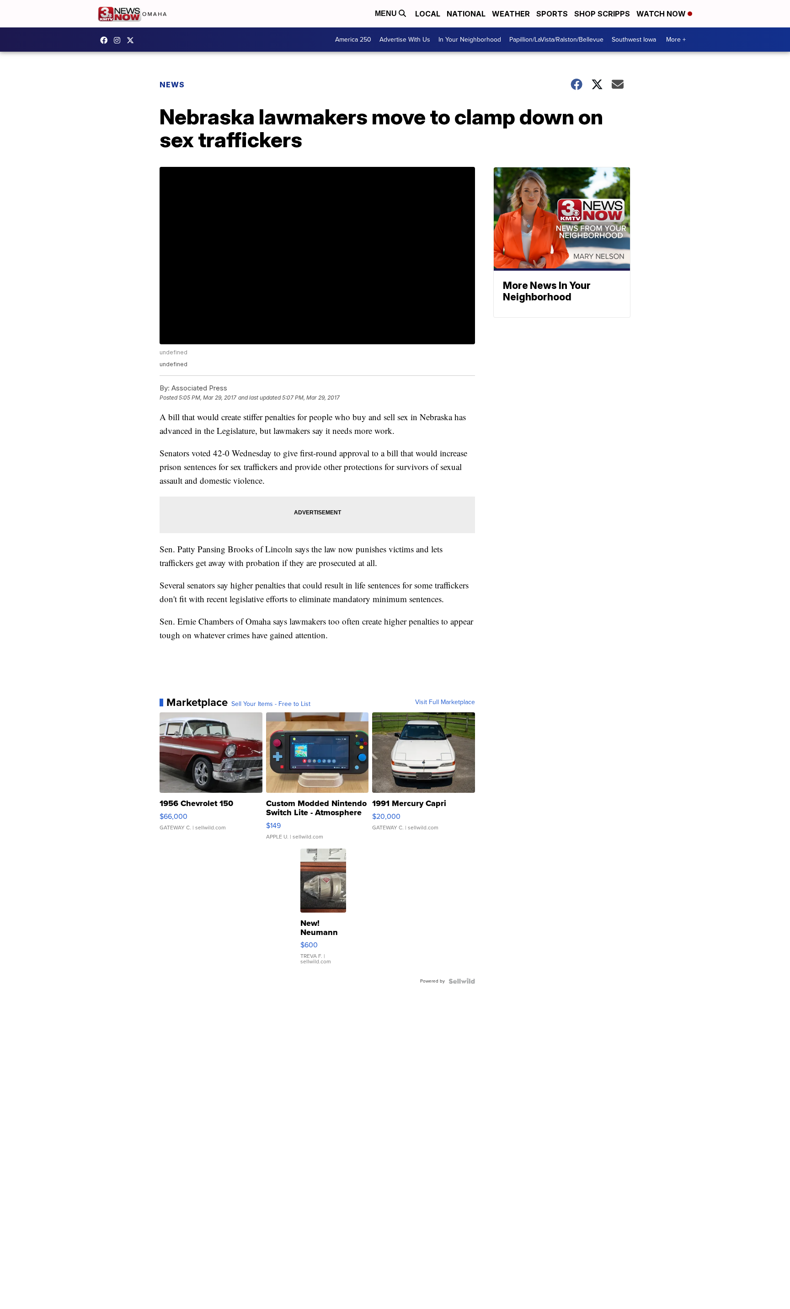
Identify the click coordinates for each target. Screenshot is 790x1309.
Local (427, 13)
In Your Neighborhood (469, 39)
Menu (387, 13)
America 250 (353, 39)
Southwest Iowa (634, 39)
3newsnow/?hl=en (119, 40)
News (172, 84)
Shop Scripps (602, 13)
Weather (511, 13)
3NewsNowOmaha (133, 40)
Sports (552, 13)
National (466, 13)
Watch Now (662, 13)
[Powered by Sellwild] (461, 981)
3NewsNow (106, 40)
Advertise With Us (404, 39)
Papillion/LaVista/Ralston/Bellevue (556, 39)
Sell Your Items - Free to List (270, 704)
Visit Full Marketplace (445, 702)
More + (676, 39)
